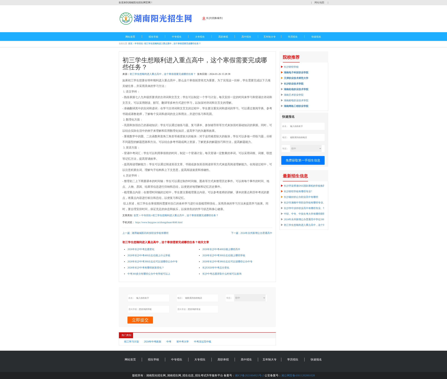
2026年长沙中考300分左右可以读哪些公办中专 (152, 261)
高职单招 (223, 37)
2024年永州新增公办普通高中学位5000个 (306, 219)
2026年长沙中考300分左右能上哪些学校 (223, 255)
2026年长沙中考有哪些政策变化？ (145, 267)
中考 (168, 341)
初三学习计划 (131, 341)
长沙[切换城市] (214, 18)
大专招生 (200, 37)
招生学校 (153, 37)
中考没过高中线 (202, 341)
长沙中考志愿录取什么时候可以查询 (221, 273)
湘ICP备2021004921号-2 (249, 375)
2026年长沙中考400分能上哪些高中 (221, 249)
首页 (130, 43)
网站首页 (130, 37)
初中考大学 (183, 341)
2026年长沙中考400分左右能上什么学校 (148, 255)
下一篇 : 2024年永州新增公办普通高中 (251, 233)
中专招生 (177, 37)
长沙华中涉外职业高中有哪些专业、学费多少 (308, 208)
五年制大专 (269, 37)
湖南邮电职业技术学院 (296, 100)
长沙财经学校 (291, 67)
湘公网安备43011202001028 (298, 375)
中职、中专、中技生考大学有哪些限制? (305, 213)
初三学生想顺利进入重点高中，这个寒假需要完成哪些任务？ (172, 43)
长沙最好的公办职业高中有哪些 (301, 197)
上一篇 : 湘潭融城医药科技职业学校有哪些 (145, 233)
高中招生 (246, 37)
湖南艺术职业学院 (293, 95)
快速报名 (316, 37)
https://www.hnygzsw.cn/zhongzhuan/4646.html (158, 222)
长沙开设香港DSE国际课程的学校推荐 (304, 186)
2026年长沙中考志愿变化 (140, 249)
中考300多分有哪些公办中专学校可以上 (148, 273)
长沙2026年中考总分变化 (215, 267)
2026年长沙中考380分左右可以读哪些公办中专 (227, 261)
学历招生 (293, 37)
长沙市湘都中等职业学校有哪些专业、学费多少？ (311, 202)
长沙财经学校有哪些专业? (298, 191)
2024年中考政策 (152, 341)
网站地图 (319, 2)
